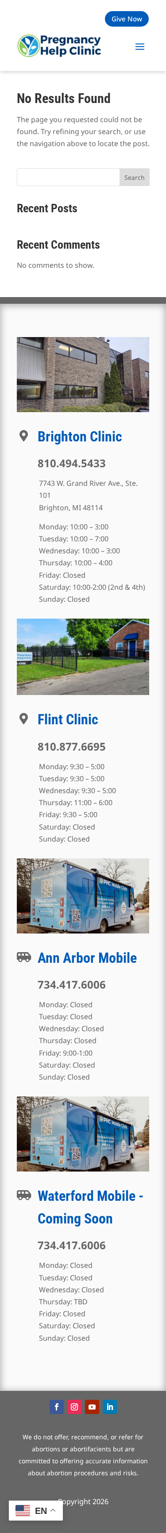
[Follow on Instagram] (74, 1407)
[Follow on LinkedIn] (110, 1407)
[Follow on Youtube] (92, 1407)
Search (134, 177)
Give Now (127, 18)
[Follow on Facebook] (57, 1407)
